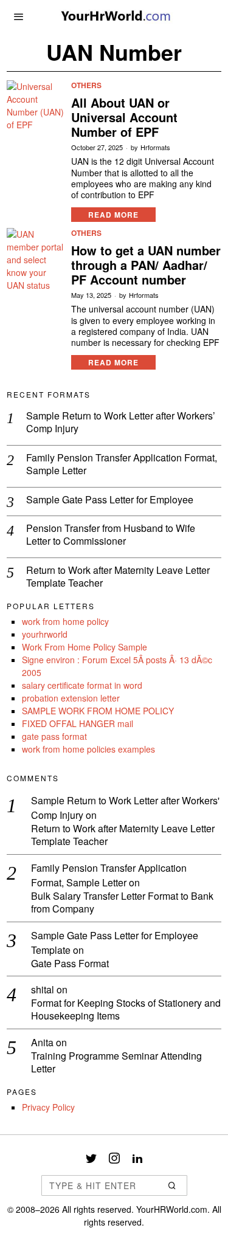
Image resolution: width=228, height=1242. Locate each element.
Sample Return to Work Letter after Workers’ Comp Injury (120, 422)
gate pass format (54, 736)
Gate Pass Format (70, 963)
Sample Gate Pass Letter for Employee (109, 500)
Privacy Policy (48, 1107)
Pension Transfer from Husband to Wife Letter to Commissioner (110, 535)
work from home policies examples (88, 749)
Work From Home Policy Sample (84, 647)
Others (86, 85)
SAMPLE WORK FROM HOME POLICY (98, 711)
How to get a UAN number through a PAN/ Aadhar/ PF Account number (146, 265)
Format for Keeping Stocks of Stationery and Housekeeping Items (126, 1010)
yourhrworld (44, 634)
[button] (172, 1185)
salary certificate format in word (82, 685)
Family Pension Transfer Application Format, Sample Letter (121, 464)
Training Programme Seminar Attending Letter (116, 1062)
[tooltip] (91, 1158)
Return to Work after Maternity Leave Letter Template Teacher (118, 577)
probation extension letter (71, 698)
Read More (113, 214)
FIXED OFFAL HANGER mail (77, 723)
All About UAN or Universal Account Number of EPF (124, 117)
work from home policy (65, 621)
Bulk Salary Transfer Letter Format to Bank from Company (122, 903)
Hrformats (155, 147)
